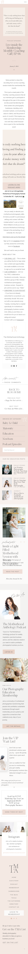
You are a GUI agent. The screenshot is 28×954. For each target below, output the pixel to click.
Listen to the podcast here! (14, 186)
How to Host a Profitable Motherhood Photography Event (19, 497)
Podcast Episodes (14, 41)
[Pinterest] (14, 366)
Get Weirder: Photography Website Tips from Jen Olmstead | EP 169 (20, 471)
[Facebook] (16, 366)
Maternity (17, 491)
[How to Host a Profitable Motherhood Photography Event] (7, 495)
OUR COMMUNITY (10, 272)
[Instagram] (11, 366)
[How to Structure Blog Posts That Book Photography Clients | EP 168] (7, 482)
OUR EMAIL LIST (9, 258)
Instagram (20, 320)
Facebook (16, 246)
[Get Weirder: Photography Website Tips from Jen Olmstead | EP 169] (7, 469)
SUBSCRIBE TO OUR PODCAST (14, 290)
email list (16, 241)
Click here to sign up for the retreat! (14, 237)
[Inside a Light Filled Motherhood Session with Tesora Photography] (14, 522)
